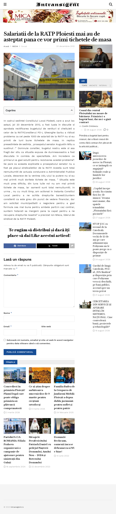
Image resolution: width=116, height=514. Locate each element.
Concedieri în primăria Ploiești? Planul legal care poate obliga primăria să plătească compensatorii (14, 397)
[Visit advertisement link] (58, 16)
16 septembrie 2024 (15, 467)
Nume (8, 313)
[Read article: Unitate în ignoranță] (95, 56)
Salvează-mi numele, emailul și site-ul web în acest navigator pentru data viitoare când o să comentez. (40, 342)
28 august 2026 (94, 130)
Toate (84, 86)
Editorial (87, 47)
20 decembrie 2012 (65, 46)
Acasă (6, 46)
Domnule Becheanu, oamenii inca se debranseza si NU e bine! (64, 444)
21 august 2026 (102, 295)
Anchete (93, 86)
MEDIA (15, 46)
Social (24, 46)
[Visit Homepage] (58, 5)
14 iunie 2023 (62, 456)
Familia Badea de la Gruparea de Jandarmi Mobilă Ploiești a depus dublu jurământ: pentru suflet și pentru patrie (64, 397)
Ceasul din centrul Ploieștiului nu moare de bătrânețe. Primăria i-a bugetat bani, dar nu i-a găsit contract (95, 116)
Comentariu (11, 275)
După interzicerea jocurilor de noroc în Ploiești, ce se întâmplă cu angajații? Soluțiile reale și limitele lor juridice (102, 165)
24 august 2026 (102, 259)
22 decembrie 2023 (40, 467)
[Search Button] (110, 4)
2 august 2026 (90, 65)
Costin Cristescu (90, 126)
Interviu (103, 86)
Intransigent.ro (17, 507)
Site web (46, 326)
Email (8, 326)
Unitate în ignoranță (92, 61)
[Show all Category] (110, 85)
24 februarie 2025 (65, 412)
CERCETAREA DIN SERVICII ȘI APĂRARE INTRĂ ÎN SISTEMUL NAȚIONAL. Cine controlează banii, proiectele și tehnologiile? (102, 314)
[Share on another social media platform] (72, 245)
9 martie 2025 (38, 409)
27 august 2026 (102, 218)
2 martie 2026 (13, 412)
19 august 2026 (102, 330)
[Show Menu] (5, 4)
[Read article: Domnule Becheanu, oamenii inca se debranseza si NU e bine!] (65, 426)
